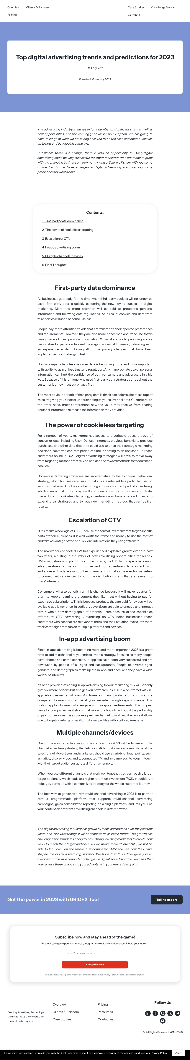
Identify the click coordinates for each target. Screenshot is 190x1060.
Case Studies (136, 7)
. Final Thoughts (55, 265)
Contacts (134, 14)
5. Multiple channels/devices (62, 256)
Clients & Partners (38, 7)
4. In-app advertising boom (61, 247)
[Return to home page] (95, 11)
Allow (178, 1052)
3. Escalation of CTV (56, 238)
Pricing (12, 14)
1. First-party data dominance (62, 221)
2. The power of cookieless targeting (68, 230)
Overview (13, 7)
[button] (167, 899)
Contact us (105, 1019)
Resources (105, 1012)
